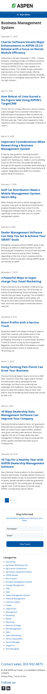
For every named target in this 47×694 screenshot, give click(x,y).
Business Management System (19, 582)
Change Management (15, 585)
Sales (8, 632)
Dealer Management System (18, 595)
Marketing (10, 615)
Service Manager (13, 642)
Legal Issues (11, 608)
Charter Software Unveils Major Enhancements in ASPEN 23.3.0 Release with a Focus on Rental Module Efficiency (23, 47)
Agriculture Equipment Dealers (19, 572)
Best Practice (11, 578)
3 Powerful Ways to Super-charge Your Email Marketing (21, 279)
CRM (8, 588)
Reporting (10, 622)
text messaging (12, 649)
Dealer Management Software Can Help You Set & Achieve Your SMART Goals (23, 235)
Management (11, 612)
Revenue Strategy (13, 625)
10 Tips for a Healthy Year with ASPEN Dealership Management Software (22, 463)
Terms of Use (20, 676)
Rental (8, 618)
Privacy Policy (7, 676)
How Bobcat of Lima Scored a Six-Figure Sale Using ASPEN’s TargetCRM (21, 99)
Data (8, 592)
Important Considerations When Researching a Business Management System (23, 145)
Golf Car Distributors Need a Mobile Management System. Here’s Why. (21, 193)
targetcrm (10, 645)
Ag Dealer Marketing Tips (17, 565)
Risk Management (13, 628)
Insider (9, 605)
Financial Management (15, 598)
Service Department (14, 638)
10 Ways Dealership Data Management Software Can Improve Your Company (19, 415)
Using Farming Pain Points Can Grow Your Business (22, 368)
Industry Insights (13, 602)
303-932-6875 (33, 664)
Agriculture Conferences (16, 568)
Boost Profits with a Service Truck (20, 324)
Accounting (10, 562)
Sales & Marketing (13, 635)
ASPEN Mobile (12, 575)
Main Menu (25, 14)
